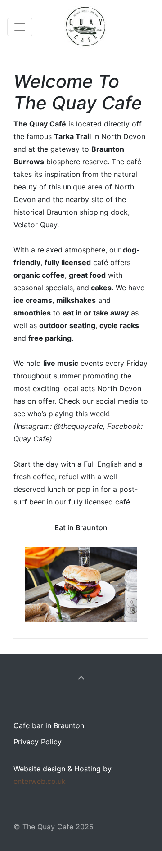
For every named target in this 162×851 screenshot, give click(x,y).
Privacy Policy (38, 741)
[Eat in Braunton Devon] (81, 584)
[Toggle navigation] (19, 27)
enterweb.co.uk (40, 781)
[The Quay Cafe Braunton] (85, 27)
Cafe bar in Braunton (49, 725)
